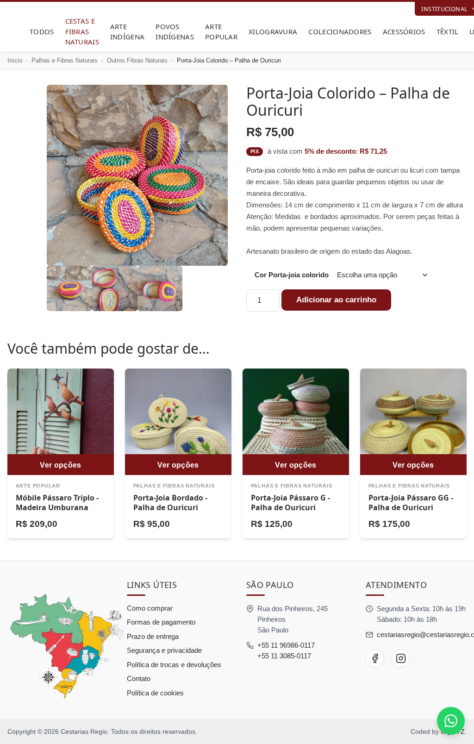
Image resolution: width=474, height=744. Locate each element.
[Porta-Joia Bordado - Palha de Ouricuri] (178, 422)
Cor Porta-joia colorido (292, 275)
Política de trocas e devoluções (174, 665)
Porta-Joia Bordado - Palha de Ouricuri (170, 503)
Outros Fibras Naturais (137, 60)
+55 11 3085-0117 (284, 656)
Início (14, 60)
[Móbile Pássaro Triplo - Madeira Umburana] (60, 422)
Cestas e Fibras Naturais (82, 31)
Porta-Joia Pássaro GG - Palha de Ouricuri (410, 503)
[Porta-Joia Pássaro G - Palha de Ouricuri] (296, 422)
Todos (42, 31)
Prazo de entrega (153, 636)
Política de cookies (155, 693)
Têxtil (448, 31)
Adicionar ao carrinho (336, 299)
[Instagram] (401, 658)
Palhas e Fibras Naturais (64, 60)
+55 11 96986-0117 (286, 645)
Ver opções (60, 465)
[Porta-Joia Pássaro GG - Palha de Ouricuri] (413, 422)
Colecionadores (339, 31)
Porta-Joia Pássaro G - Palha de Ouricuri (290, 503)
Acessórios (404, 31)
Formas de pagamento (161, 622)
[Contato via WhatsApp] (451, 721)
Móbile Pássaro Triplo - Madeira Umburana (57, 503)
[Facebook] (375, 658)
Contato (138, 678)
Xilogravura (273, 31)
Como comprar (150, 608)
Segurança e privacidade (164, 650)
